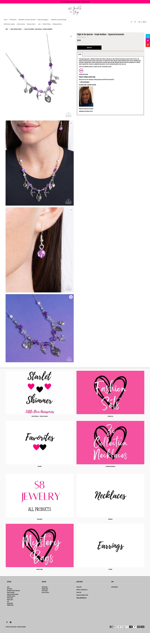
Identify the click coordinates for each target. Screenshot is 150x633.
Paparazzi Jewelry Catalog (12, 594)
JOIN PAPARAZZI (114, 587)
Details (79, 54)
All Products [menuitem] (12, 19)
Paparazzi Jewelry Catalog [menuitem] (58, 19)
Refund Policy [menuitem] (47, 24)
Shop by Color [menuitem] (31, 24)
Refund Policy (10, 603)
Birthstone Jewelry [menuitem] (9, 24)
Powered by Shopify (21, 627)
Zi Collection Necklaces (110, 466)
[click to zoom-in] (71, 36)
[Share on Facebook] (148, 36)
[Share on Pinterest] (148, 45)
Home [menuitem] (5, 19)
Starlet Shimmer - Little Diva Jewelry (40, 416)
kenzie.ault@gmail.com (81, 597)
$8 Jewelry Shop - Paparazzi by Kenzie (81, 1)
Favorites (40, 466)
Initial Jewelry (10, 598)
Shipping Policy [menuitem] (57, 24)
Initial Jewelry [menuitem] (21, 24)
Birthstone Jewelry (11, 596)
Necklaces (110, 519)
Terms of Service (45, 592)
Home (7, 29)
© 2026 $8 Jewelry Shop (11, 627)
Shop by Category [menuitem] (42, 19)
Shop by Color (10, 599)
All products (39, 519)
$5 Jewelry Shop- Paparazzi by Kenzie (87, 84)
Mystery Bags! (40, 569)
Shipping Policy (10, 605)
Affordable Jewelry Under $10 (13, 590)
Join (8, 601)
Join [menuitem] (39, 24)
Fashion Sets (110, 416)
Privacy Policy (45, 590)
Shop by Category (11, 592)
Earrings (110, 569)
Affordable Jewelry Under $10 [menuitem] (26, 19)
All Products (9, 589)
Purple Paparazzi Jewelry (16, 29)
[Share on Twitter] (148, 40)
